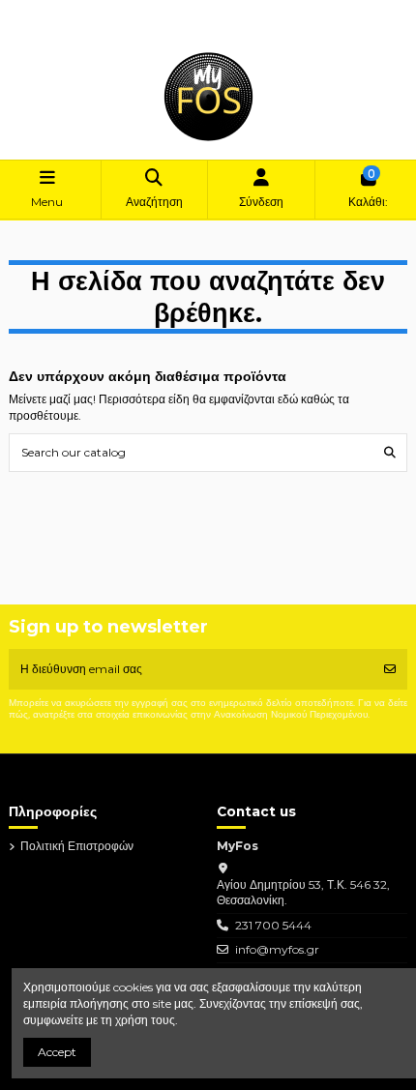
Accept (57, 1052)
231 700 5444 (273, 925)
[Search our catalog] (389, 452)
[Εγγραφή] (389, 669)
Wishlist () (50, 28)
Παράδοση (52, 12)
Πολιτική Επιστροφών (141, 12)
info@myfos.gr (277, 949)
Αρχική (220, 12)
